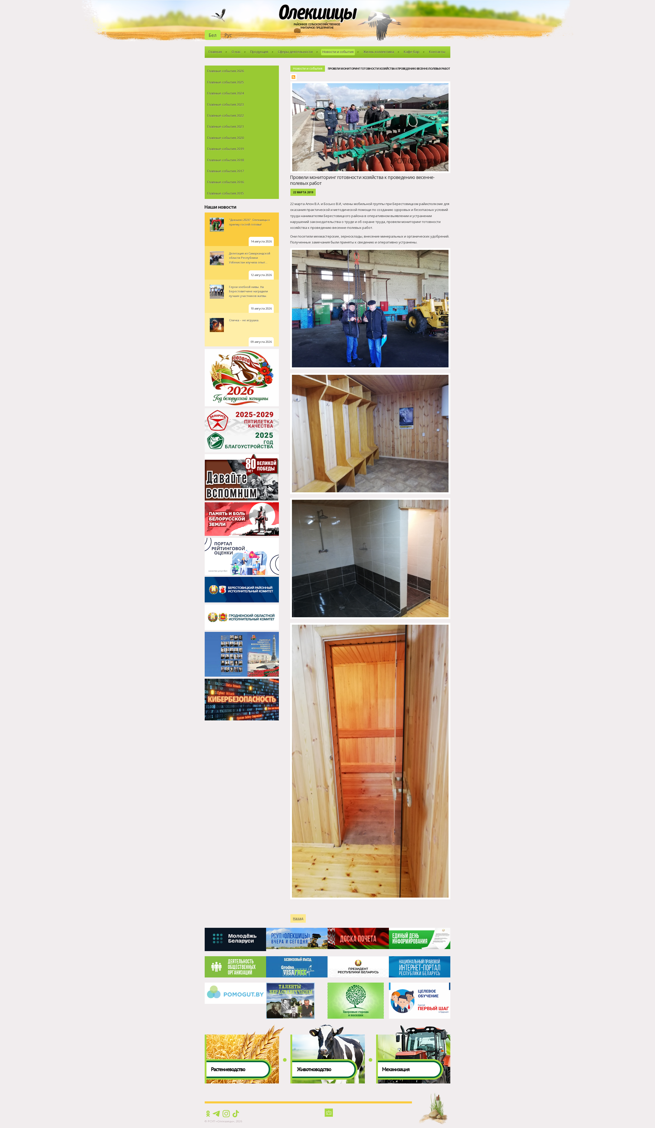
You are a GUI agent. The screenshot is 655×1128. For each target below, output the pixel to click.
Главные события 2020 (225, 137)
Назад (298, 918)
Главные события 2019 (225, 148)
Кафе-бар (411, 51)
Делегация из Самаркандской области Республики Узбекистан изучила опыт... (249, 257)
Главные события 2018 (225, 160)
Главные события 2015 (225, 193)
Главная (215, 51)
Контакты (437, 51)
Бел (212, 35)
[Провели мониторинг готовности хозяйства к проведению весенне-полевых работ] (371, 84)
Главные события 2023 (225, 104)
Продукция (259, 51)
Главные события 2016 (225, 182)
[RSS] (294, 77)
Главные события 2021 (225, 126)
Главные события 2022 (225, 115)
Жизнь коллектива (378, 51)
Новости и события (338, 51)
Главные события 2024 (225, 93)
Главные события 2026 (225, 71)
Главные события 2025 (225, 82)
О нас (236, 51)
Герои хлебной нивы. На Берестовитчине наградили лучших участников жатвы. (248, 291)
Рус (228, 35)
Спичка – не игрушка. (244, 320)
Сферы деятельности (295, 51)
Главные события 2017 (225, 171)
